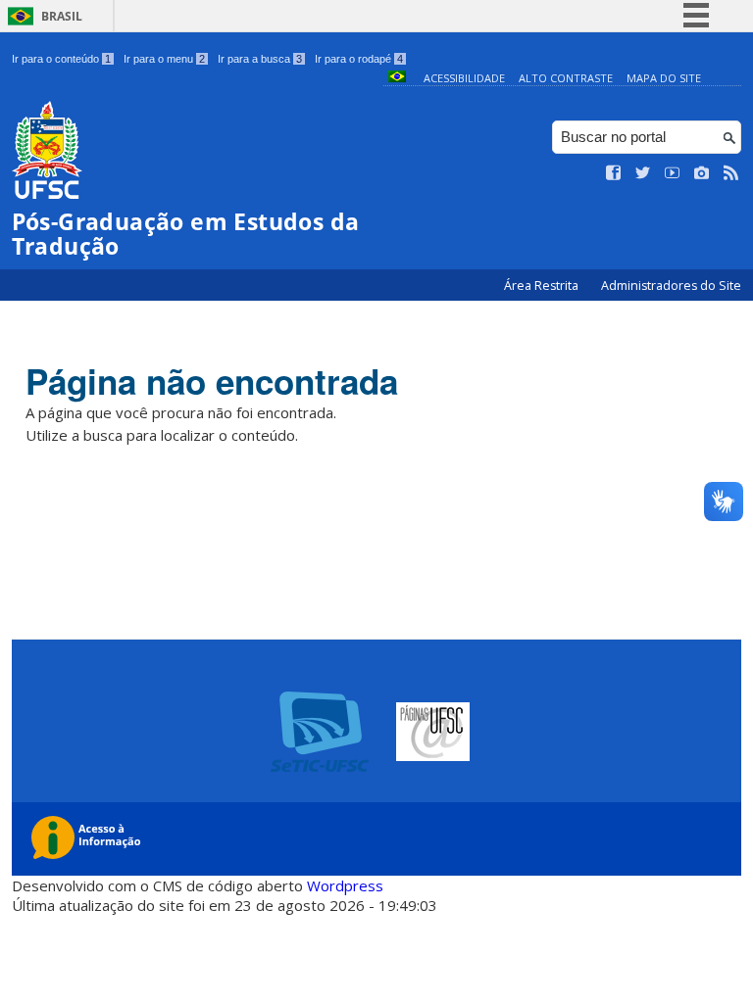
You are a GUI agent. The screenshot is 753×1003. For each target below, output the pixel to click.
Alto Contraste (566, 78)
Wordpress (345, 885)
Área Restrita (542, 285)
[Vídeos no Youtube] (672, 173)
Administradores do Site (671, 285)
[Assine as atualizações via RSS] (731, 173)
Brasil (61, 16)
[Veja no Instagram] (702, 173)
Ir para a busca (260, 59)
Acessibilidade (464, 78)
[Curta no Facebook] (614, 173)
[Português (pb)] (397, 78)
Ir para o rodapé (359, 59)
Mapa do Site (664, 78)
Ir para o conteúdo (61, 59)
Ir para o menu (164, 59)
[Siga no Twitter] (643, 173)
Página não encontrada (211, 381)
